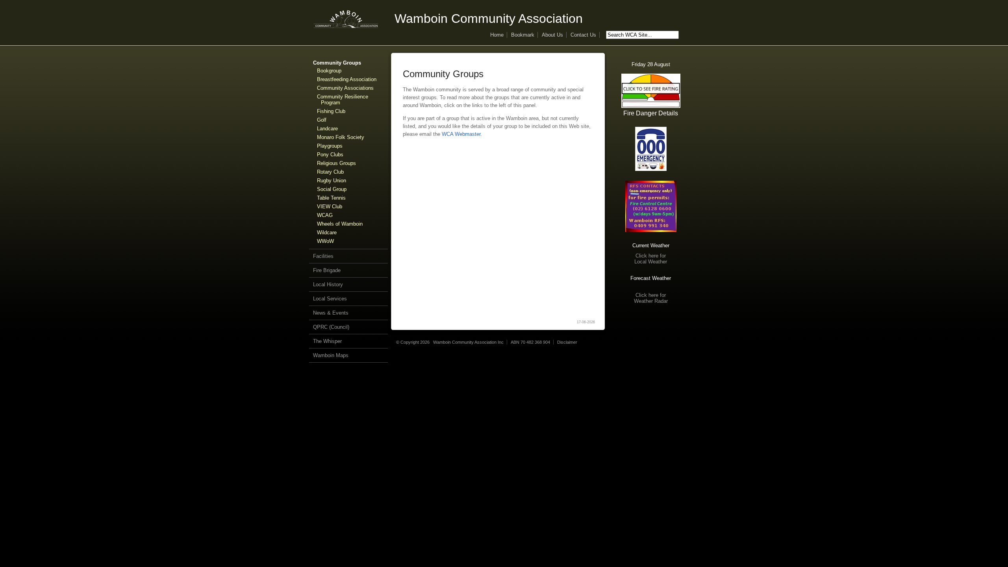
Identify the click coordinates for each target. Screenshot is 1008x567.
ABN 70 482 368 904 (530, 342)
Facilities (323, 256)
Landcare (327, 129)
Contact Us (583, 35)
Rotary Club (330, 172)
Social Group (331, 189)
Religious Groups (336, 163)
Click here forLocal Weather (650, 259)
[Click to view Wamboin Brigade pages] (650, 206)
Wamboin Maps (330, 355)
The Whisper (327, 341)
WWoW (325, 241)
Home (497, 35)
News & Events (330, 313)
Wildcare (327, 232)
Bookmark (522, 35)
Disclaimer (567, 342)
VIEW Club (329, 206)
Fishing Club (331, 111)
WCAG (325, 215)
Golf (321, 120)
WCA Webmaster (461, 134)
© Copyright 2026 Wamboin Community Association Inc (450, 342)
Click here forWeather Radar (651, 298)
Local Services (330, 299)
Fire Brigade (327, 270)
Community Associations (345, 88)
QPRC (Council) (331, 327)
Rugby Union (331, 180)
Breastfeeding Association (346, 79)
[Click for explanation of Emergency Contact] (650, 149)
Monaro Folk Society (340, 137)
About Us (552, 35)
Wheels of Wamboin (340, 224)
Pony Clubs (330, 155)
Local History (328, 284)
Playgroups (330, 146)
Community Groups (337, 63)
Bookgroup (329, 71)
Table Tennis (331, 198)
